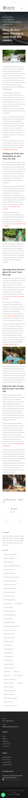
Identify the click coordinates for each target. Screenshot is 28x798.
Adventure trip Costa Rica (9, 561)
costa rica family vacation (8, 656)
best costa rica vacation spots (9, 611)
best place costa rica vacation (9, 630)
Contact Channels (7, 762)
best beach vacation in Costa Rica (10, 588)
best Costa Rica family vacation (10, 599)
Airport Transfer (6, 743)
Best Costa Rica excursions (9, 596)
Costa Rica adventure (8, 645)
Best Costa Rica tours (19, 603)
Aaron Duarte (9, 17)
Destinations (6, 741)
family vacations (20, 683)
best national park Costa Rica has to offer (11, 626)
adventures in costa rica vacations (10, 554)
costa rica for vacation (8, 660)
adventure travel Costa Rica (9, 558)
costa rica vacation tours (17, 675)
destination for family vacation (9, 679)
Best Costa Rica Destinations (9, 592)
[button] (3, 795)
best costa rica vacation (8, 607)
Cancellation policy (7, 764)
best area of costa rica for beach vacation (11, 577)
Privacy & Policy (6, 759)
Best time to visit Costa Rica (9, 637)
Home (4, 736)
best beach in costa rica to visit (9, 584)
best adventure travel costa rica (10, 573)
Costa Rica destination (8, 652)
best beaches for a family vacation (10, 580)
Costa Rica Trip (7, 24)
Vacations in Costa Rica (8, 701)
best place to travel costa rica (9, 633)
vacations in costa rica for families (10, 705)
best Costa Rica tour (7, 603)
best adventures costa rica (13, 22)
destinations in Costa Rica (9, 683)
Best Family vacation (8, 618)
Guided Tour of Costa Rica (9, 686)
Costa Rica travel (7, 671)
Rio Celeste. (13, 419)
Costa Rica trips (7, 675)
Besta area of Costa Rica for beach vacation (12, 565)
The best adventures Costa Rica (10, 690)
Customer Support (7, 757)
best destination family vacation (10, 614)
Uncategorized (9, 19)
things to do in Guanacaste (9, 694)
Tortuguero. (14, 169)
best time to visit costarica (9, 641)
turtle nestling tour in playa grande (10, 698)
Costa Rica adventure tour (9, 648)
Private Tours (6, 746)
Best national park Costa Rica (9, 622)
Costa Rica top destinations (9, 664)
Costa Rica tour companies (9, 667)
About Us (5, 738)
